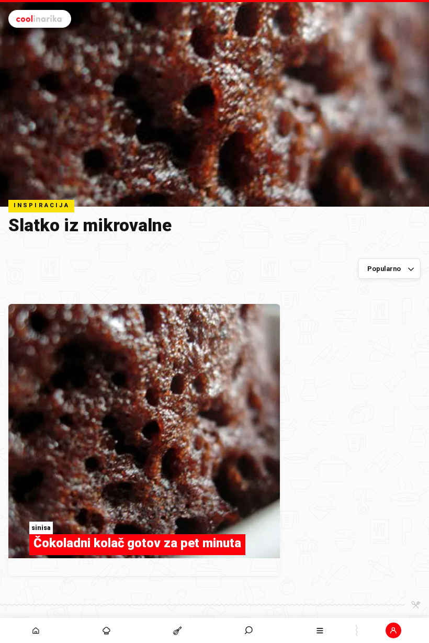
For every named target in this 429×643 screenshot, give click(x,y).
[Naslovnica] (35, 630)
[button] (249, 630)
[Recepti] (177, 630)
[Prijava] (393, 630)
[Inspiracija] (106, 630)
